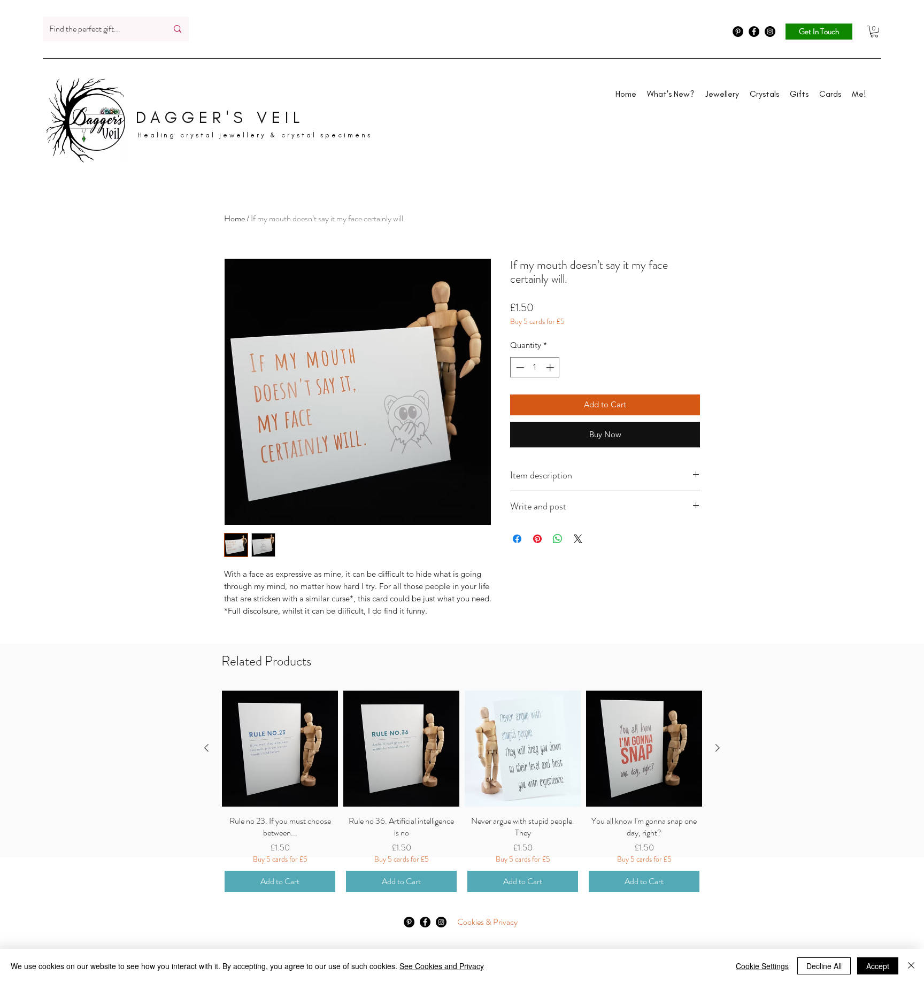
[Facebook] (754, 31)
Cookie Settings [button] (762, 966)
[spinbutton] (535, 367)
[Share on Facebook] (517, 538)
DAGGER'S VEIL (220, 117)
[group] (462, 792)
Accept (877, 966)
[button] (874, 31)
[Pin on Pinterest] (537, 538)
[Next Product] (717, 747)
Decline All (824, 966)
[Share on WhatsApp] (557, 538)
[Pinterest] (738, 31)
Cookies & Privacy (487, 922)
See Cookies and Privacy (441, 966)
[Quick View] (280, 749)
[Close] (911, 965)
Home (234, 218)
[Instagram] (770, 31)
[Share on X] (578, 538)
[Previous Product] (206, 747)
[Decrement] (519, 367)
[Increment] (551, 367)
